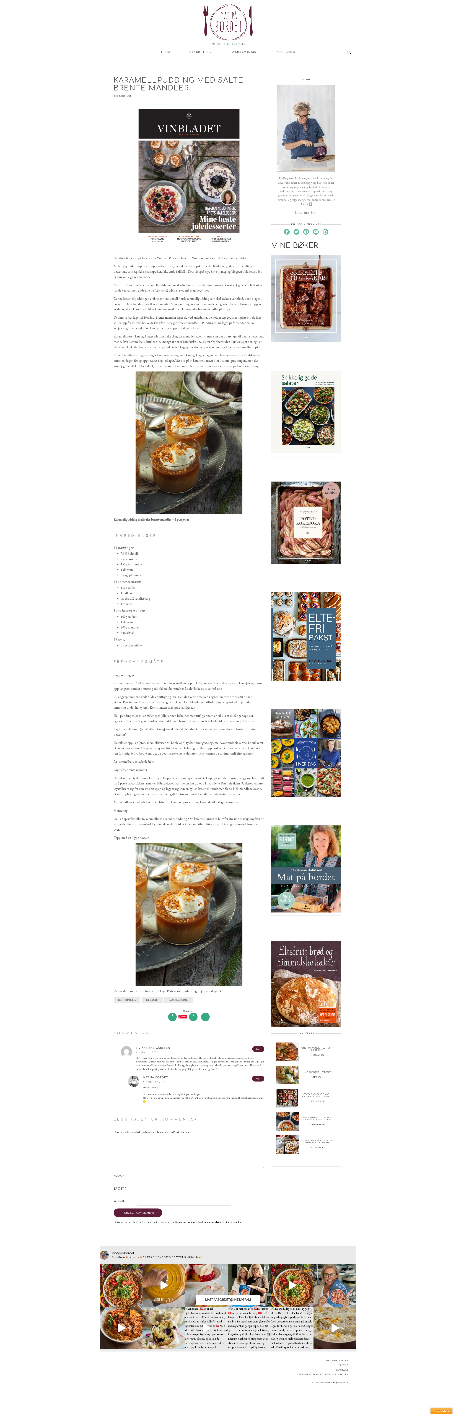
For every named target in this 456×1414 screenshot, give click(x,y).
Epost (120, 1188)
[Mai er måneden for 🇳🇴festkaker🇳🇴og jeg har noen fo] (249, 1328)
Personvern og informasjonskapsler (322, 1374)
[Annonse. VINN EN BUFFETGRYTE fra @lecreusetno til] (163, 1285)
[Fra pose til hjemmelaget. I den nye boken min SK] (121, 1285)
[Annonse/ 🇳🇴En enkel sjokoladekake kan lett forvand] (206, 1328)
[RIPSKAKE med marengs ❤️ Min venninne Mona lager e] (206, 1285)
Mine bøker (285, 52)
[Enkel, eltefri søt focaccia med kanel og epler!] (287, 1144)
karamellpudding (178, 1000)
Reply (258, 1049)
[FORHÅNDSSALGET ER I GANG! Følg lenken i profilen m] (335, 1285)
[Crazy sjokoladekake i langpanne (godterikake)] (287, 1098)
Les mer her (306, 213)
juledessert (152, 1000)
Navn (119, 1176)
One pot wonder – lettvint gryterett (317, 1049)
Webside (120, 1201)
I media (343, 1365)
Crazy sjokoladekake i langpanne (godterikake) (316, 1095)
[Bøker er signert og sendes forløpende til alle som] (249, 1285)
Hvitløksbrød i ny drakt (317, 1072)
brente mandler (127, 1000)
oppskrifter (198, 52)
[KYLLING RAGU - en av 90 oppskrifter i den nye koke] (121, 1328)
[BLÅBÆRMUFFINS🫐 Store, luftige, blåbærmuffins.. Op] (163, 1328)
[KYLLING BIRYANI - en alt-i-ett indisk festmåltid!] (335, 1328)
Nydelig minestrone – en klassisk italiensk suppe (316, 1118)
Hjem (165, 52)
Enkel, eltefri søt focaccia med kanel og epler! (316, 1141)
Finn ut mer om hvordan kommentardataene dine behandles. (208, 1222)
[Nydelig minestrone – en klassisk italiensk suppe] (287, 1121)
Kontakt (342, 1369)
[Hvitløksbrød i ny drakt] (287, 1075)
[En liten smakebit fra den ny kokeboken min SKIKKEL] (292, 1285)
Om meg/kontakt (243, 52)
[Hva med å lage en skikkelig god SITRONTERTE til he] (292, 1328)
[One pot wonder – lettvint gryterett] (287, 1051)
